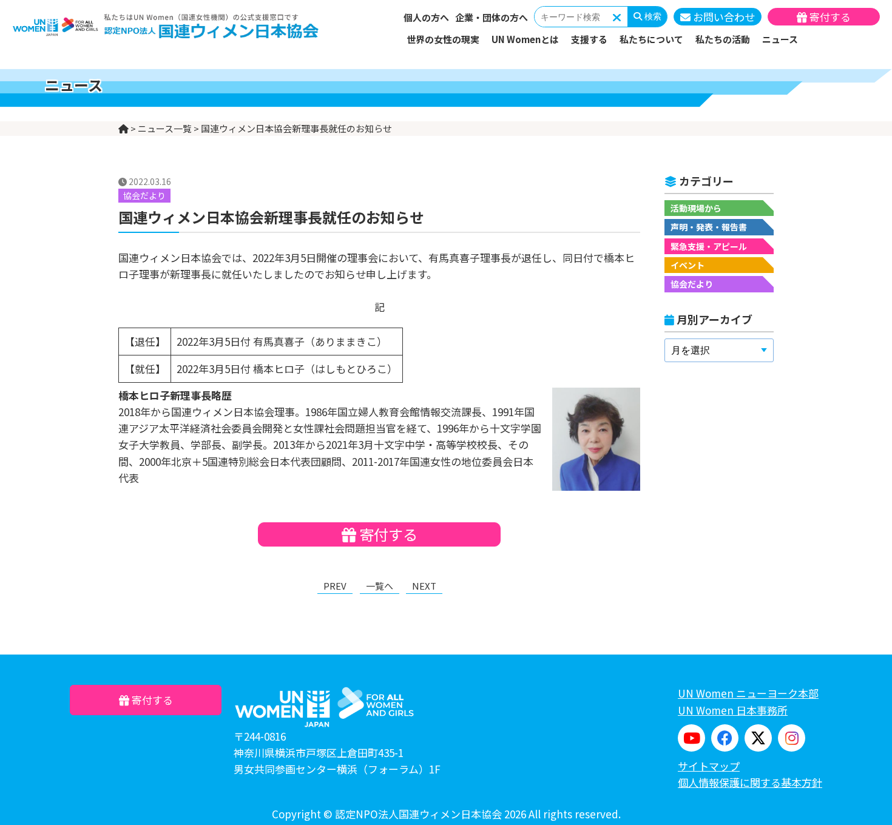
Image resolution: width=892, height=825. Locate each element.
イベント (687, 265)
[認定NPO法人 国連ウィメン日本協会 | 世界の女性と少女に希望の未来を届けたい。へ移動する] (123, 128)
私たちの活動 (722, 39)
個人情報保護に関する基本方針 (750, 782)
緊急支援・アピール (709, 246)
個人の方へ (426, 17)
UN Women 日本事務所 (733, 710)
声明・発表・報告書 (709, 227)
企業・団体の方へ (491, 17)
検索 (651, 16)
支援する (589, 39)
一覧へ (379, 585)
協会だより (692, 284)
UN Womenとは (525, 39)
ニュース (780, 39)
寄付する (829, 16)
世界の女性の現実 (443, 39)
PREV (334, 585)
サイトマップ (709, 765)
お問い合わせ (723, 16)
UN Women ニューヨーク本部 (748, 693)
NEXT (424, 585)
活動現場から (696, 208)
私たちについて (651, 39)
